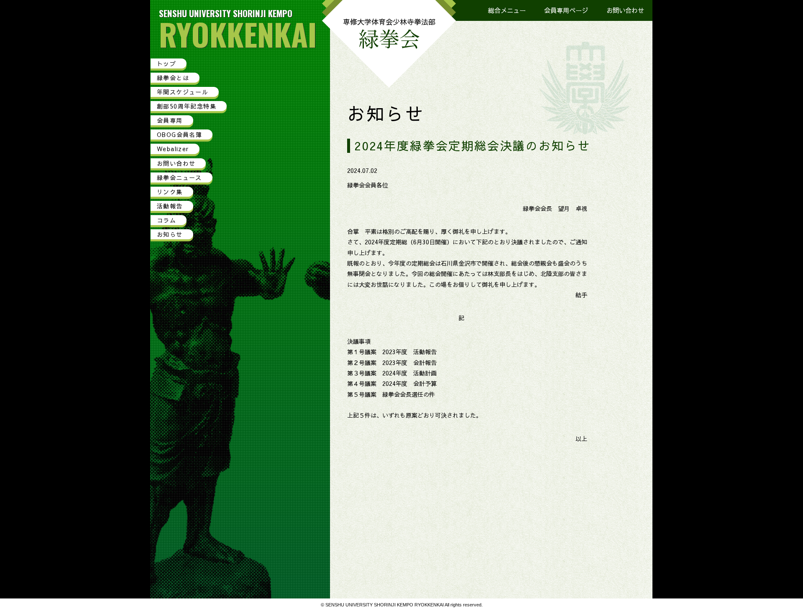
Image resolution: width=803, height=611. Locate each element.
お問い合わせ (625, 10)
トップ (166, 63)
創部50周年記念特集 (186, 106)
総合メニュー (507, 10)
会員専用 (170, 120)
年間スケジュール (182, 92)
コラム (166, 220)
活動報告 (170, 206)
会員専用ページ (566, 10)
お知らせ (170, 234)
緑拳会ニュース (179, 177)
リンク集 (170, 192)
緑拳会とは (173, 78)
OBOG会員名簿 (179, 134)
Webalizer (173, 149)
